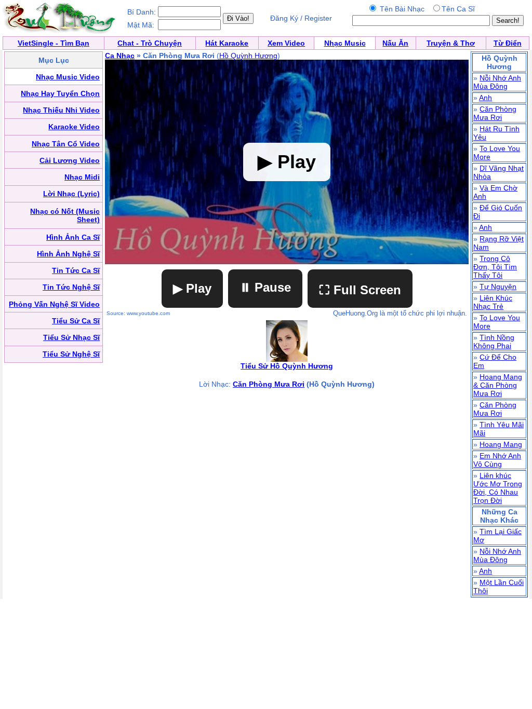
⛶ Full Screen (360, 290)
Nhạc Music (345, 43)
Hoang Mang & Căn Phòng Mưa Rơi (497, 385)
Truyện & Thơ (451, 43)
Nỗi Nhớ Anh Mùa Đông (497, 82)
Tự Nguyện (498, 286)
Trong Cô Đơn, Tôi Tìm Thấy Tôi (495, 266)
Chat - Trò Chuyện (149, 43)
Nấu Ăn (395, 43)
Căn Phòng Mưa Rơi (268, 384)
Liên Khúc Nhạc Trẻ (492, 302)
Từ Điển (508, 43)
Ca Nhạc (120, 55)
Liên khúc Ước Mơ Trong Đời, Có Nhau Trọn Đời (497, 488)
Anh (485, 97)
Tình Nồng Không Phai (493, 341)
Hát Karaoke (226, 43)
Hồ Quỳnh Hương (248, 55)
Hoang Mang (501, 444)
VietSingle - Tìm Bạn (53, 43)
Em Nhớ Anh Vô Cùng (497, 460)
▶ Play (192, 288)
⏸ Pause (265, 287)
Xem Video (286, 43)
